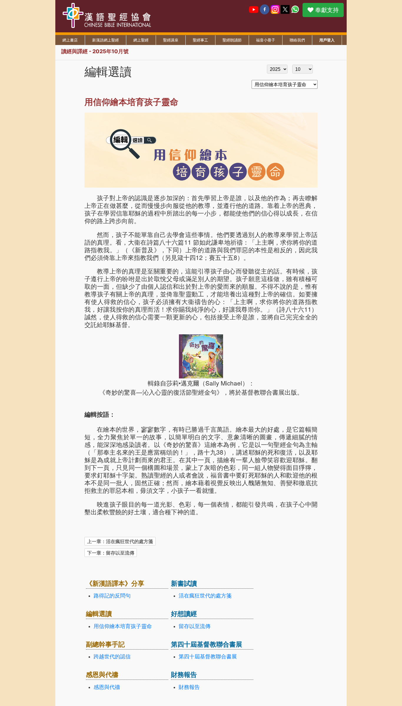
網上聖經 (141, 40)
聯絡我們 (297, 40)
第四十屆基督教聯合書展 (208, 657)
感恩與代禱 (107, 687)
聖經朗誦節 (232, 40)
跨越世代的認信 (112, 657)
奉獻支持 (326, 10)
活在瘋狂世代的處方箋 (205, 596)
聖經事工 (200, 40)
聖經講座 (170, 40)
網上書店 (70, 40)
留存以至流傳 (194, 626)
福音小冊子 (265, 40)
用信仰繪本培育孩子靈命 (123, 626)
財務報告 (189, 687)
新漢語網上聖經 (105, 40)
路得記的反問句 (112, 596)
